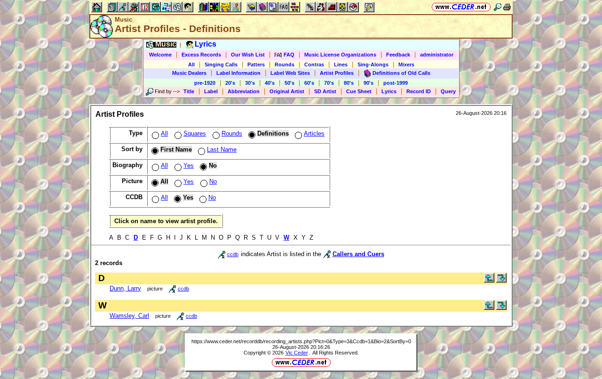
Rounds (284, 64)
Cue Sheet (359, 91)
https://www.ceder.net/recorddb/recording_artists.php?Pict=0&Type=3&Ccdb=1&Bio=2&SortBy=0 (301, 341)
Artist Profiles (337, 73)
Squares (194, 133)
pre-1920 (204, 83)
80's (349, 83)
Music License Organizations (340, 54)
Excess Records (201, 54)
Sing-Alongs (372, 64)
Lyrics (388, 91)
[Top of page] (489, 280)
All (191, 64)
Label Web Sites (290, 73)
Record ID (418, 91)
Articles (314, 133)
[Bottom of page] (501, 280)
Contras (314, 64)
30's (250, 83)
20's (230, 83)
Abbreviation (244, 91)
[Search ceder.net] (497, 6)
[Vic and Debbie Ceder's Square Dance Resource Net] (461, 6)
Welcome (160, 54)
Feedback (398, 54)
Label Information (238, 73)
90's (368, 83)
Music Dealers (189, 73)
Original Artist (286, 91)
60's (309, 83)
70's (329, 83)
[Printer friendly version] (507, 6)
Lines (341, 64)
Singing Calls (221, 64)
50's (289, 83)
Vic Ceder (296, 352)
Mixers (406, 64)
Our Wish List (248, 54)
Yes (188, 165)
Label (211, 91)
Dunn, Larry (125, 288)
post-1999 (395, 83)
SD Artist (325, 91)
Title (188, 91)
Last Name (222, 149)
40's (270, 83)
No (213, 181)
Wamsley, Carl (129, 315)
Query (448, 91)
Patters (256, 64)
